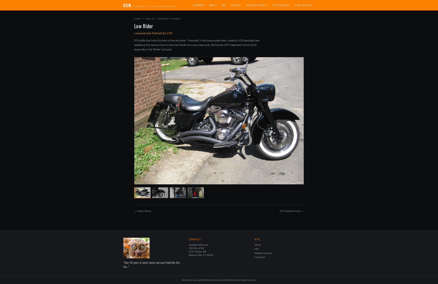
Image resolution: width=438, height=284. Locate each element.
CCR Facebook (280, 5)
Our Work (198, 5)
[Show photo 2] (160, 192)
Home (137, 18)
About (213, 5)
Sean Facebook (303, 5)
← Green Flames (142, 210)
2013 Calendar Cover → (292, 210)
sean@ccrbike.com (198, 244)
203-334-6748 (196, 248)
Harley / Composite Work (163, 18)
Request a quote (263, 252)
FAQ (224, 5)
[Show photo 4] (196, 192)
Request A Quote (256, 5)
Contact (236, 5)
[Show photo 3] (178, 192)
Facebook (260, 257)
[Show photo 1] (142, 192)
